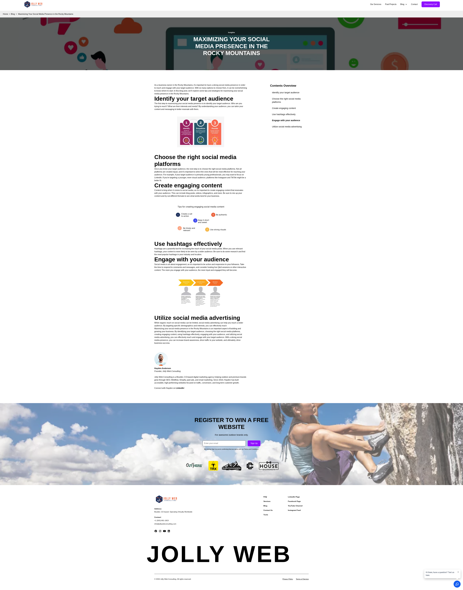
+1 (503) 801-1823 (161, 520)
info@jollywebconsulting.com (165, 524)
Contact (414, 4)
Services (266, 501)
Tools (265, 515)
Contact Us (268, 510)
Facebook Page (294, 501)
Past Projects (390, 4)
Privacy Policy (288, 579)
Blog (13, 14)
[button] (403, 4)
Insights (231, 32)
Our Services (375, 4)
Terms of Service (302, 579)
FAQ (265, 497)
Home (5, 14)
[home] (33, 4)
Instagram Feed (294, 510)
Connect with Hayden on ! (169, 388)
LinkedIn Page (294, 497)
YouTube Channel (295, 506)
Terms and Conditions (251, 449)
